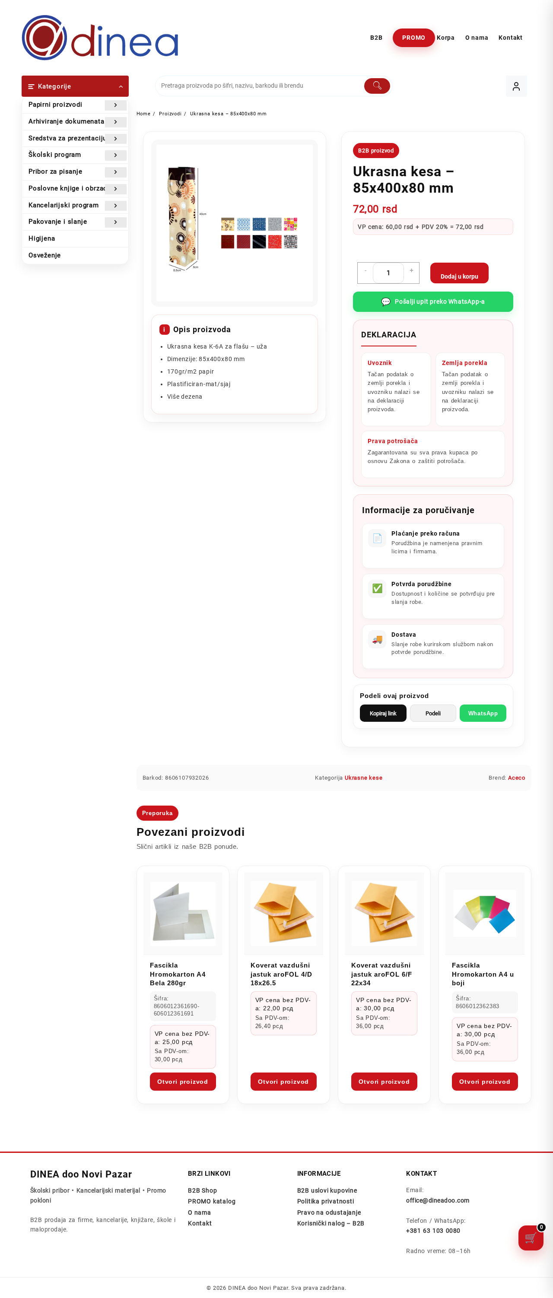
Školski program (55, 155)
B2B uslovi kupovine (327, 1190)
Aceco (516, 777)
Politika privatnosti (325, 1201)
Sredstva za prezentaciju (68, 138)
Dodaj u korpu (459, 276)
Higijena (42, 238)
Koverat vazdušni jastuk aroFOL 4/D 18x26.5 (281, 974)
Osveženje (45, 255)
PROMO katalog (211, 1201)
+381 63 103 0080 (433, 1230)
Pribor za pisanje (56, 171)
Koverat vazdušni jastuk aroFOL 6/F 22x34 (381, 974)
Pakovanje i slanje (58, 221)
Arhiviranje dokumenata (67, 121)
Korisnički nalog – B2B (331, 1223)
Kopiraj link (383, 713)
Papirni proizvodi (56, 104)
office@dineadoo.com (437, 1200)
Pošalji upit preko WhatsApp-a (433, 301)
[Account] (516, 86)
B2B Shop (202, 1190)
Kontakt (200, 1223)
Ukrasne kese (364, 777)
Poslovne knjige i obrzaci (69, 188)
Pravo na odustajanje (329, 1212)
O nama (199, 1212)
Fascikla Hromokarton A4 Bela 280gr (178, 974)
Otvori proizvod (182, 1081)
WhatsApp (483, 713)
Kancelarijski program (64, 205)
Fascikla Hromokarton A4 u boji (483, 974)
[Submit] (377, 86)
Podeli (433, 713)
